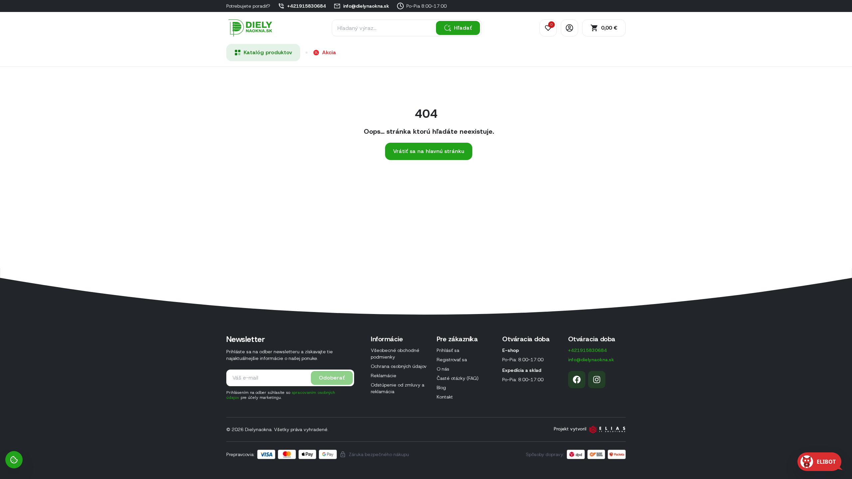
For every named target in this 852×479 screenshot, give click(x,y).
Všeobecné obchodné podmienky (395, 353)
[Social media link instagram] (596, 379)
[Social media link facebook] (576, 379)
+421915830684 (306, 6)
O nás (443, 369)
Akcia (329, 52)
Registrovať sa (452, 360)
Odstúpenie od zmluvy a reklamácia (397, 388)
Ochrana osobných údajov (399, 366)
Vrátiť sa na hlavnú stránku (428, 151)
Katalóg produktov (268, 52)
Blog (441, 388)
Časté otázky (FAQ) (458, 378)
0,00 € (609, 27)
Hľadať (463, 27)
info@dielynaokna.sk (366, 6)
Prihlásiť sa (448, 350)
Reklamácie (383, 376)
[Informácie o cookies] (14, 459)
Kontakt (445, 397)
